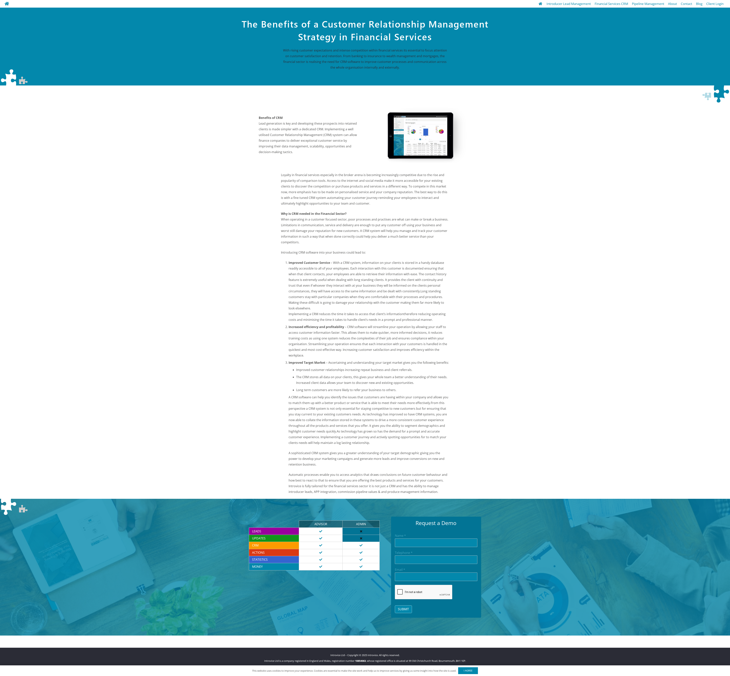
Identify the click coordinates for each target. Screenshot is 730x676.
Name (400, 536)
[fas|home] (7, 3)
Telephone (404, 553)
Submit (403, 609)
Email (400, 570)
